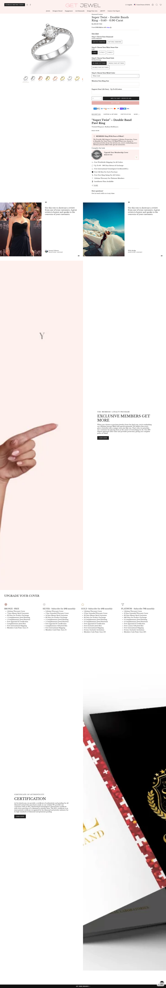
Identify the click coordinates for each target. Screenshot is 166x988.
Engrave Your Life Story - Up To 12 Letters (107, 89)
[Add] (136, 157)
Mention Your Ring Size (100, 81)
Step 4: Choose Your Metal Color (103, 73)
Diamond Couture (97, 14)
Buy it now (115, 103)
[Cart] (161, 4)
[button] (83, 986)
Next (163, 229)
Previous (22, 44)
